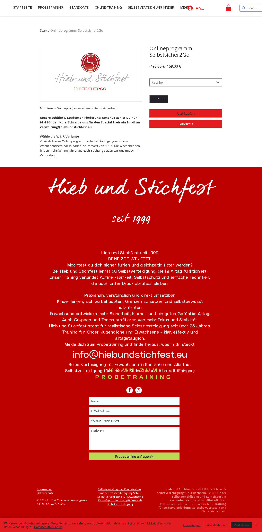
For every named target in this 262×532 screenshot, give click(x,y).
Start (43, 30)
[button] (228, 7)
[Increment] (165, 99)
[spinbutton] (159, 99)
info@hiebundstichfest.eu (129, 355)
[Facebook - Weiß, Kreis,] (129, 390)
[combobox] (185, 82)
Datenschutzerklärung (48, 527)
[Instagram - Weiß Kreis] (138, 390)
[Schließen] (257, 525)
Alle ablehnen (216, 525)
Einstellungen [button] (191, 525)
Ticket (153, 75)
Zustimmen (241, 525)
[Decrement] (152, 99)
